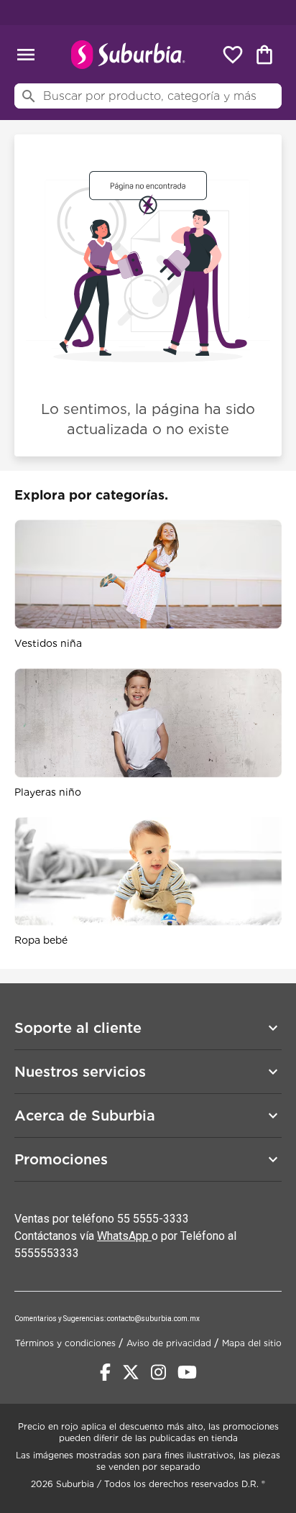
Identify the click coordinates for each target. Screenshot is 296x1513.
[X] (130, 1372)
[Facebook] (105, 1372)
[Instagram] (158, 1372)
